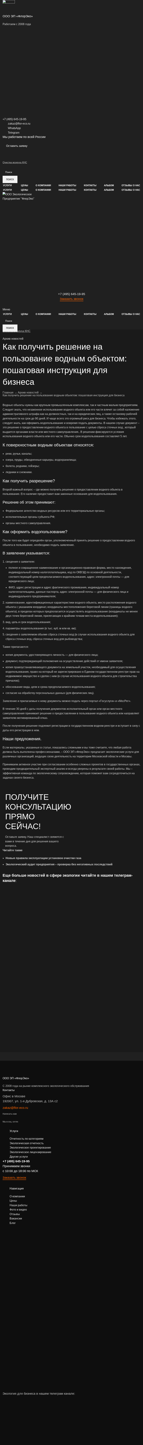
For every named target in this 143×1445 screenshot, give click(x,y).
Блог (13, 1223)
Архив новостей (13, 338)
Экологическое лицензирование (30, 1152)
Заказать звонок (71, 299)
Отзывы (15, 1214)
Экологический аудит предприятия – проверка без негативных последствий (59, 864)
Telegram (13, 132)
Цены (13, 1200)
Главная (8, 392)
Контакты (9, 1090)
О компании (17, 1196)
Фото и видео (18, 1209)
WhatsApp (14, 128)
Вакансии (16, 1218)
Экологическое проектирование (30, 1147)
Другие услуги (19, 1156)
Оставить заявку (16, 145)
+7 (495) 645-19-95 (16, 1161)
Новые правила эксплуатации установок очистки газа (43, 858)
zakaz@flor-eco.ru (19, 123)
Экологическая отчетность (27, 1143)
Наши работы (18, 1205)
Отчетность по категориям (26, 1138)
